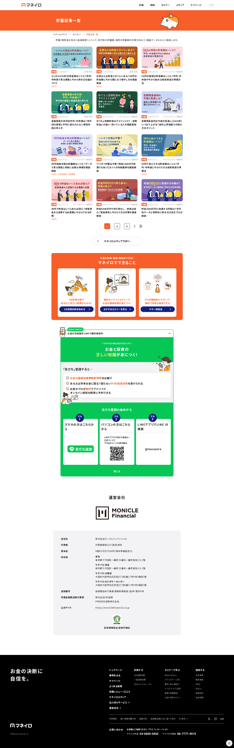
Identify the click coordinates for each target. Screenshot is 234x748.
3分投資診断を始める (74, 309)
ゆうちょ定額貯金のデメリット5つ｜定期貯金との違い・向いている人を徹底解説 (116, 122)
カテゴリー (76, 34)
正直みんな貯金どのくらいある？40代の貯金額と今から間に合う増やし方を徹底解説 (116, 79)
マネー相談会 (155, 309)
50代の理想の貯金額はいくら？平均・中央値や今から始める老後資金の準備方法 (161, 79)
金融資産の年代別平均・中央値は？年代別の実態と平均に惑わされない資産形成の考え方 (71, 124)
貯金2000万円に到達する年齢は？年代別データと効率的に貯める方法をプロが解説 (162, 212)
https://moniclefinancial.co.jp (112, 607)
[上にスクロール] (229, 743)
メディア (180, 5)
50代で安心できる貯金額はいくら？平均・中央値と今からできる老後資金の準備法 (161, 167)
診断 (141, 5)
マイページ (196, 5)
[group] (115, 670)
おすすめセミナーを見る (115, 309)
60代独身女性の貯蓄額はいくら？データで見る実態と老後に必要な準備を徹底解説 (71, 167)
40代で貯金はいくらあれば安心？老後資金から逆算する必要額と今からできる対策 (71, 212)
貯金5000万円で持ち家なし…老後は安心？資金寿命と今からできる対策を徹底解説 (116, 212)
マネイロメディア (60, 34)
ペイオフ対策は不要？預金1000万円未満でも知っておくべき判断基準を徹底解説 (116, 167)
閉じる (117, 471)
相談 (152, 5)
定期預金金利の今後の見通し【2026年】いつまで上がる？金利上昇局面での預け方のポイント (162, 124)
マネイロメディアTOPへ (117, 241)
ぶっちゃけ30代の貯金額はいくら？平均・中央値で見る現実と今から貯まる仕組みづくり (71, 79)
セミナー (165, 5)
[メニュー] (211, 5)
